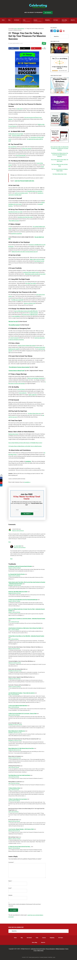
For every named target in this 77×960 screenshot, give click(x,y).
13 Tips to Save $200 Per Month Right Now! (17, 705)
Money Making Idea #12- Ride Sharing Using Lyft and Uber (21, 748)
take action (19, 108)
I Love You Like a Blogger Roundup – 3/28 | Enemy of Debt (21, 829)
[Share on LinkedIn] (1, 485)
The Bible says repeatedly (17, 299)
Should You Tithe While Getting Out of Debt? (17, 591)
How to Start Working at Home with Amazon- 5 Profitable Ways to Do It (25, 442)
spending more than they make (25, 217)
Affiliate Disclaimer (60, 948)
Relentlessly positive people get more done (35, 274)
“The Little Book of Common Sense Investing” (19, 367)
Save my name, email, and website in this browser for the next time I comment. (24, 905)
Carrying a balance (16, 135)
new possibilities (16, 316)
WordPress (50, 957)
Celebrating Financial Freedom (38, 6)
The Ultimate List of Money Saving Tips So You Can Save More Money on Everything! (59, 155)
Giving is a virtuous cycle (29, 303)
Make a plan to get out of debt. (37, 259)
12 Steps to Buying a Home (14, 788)
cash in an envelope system (21, 193)
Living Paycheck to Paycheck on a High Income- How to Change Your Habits (24, 628)
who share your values (30, 283)
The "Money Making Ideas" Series (60, 174)
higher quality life (33, 394)
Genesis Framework (44, 957)
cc (29, 482)
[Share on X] (1, 480)
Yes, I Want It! (27, 513)
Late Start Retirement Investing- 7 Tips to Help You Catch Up (21, 693)
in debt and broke (34, 312)
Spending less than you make (15, 211)
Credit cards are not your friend (15, 133)
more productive (23, 392)
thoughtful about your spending (34, 191)
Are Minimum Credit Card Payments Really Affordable (20, 566)
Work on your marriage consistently (35, 378)
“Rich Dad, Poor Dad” (13, 321)
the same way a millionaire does (30, 314)
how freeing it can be (39, 261)
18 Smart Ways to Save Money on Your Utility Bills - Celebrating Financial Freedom (26, 636)
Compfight (26, 482)
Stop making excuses (14, 220)
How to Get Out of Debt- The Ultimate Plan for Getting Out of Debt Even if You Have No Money (60, 148)
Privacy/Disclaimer (50, 948)
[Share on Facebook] (1, 478)
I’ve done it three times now (34, 413)
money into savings (26, 148)
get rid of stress (21, 389)
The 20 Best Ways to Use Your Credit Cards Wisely (19, 775)
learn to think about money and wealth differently (26, 311)
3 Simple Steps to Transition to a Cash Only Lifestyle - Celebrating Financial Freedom (26, 618)
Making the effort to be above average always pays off (24, 251)
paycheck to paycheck (16, 233)
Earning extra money (13, 434)
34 (44, 43)
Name (10, 881)
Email (10, 888)
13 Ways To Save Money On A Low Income (17, 799)
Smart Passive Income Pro (34, 957)
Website (10, 895)
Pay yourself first (12, 146)
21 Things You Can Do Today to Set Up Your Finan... (19, 846)
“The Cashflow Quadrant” (14, 325)
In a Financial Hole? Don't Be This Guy (16, 574)
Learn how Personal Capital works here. (24, 180)
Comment (11, 862)
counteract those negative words (31, 272)
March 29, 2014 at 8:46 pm (20, 547)
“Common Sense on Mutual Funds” (16, 370)
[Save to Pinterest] (1, 483)
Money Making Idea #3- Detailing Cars (16, 731)
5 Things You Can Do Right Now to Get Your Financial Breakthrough (22, 599)
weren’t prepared (14, 337)
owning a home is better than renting (26, 345)
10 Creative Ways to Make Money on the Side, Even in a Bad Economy (25, 446)
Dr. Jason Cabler (17, 545)
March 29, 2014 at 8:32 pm (18, 530)
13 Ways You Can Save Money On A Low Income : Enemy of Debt (22, 713)
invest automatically (21, 155)
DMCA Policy (40, 950)
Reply (9, 542)
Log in (54, 957)
